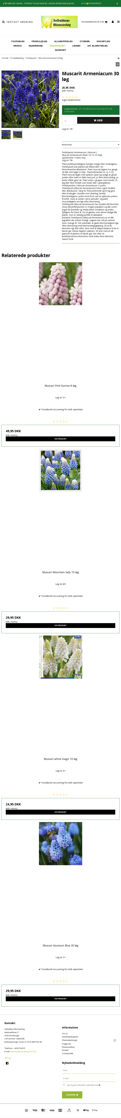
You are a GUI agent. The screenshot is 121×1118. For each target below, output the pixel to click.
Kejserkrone (36, 45)
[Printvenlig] (118, 58)
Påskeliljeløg (39, 41)
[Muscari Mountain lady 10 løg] (60, 508)
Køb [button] (100, 120)
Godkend (71, 1095)
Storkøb (85, 41)
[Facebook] (8, 1063)
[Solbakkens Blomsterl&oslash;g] (59, 22)
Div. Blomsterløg (98, 45)
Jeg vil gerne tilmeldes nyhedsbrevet (91, 1084)
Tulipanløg (17, 41)
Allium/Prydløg (63, 41)
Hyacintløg (103, 41)
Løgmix (76, 45)
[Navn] (89, 1070)
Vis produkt (60, 439)
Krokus (17, 45)
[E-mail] (89, 1078)
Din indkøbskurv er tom (92, 22)
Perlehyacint (57, 45)
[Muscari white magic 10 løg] (60, 694)
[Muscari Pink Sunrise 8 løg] (60, 321)
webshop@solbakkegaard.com (23, 1051)
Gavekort (60, 50)
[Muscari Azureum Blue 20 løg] (60, 881)
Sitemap (7, 1058)
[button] (118, 64)
